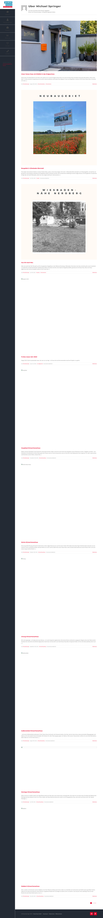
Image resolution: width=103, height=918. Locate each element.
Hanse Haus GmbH (37, 913)
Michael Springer (26, 84)
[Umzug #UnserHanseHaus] (59, 596)
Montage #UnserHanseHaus (57, 767)
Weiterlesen (94, 84)
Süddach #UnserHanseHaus (57, 845)
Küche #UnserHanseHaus (57, 501)
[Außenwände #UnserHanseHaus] (59, 690)
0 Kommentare (48, 84)
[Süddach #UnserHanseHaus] (59, 845)
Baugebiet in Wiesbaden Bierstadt (57, 127)
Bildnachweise (59, 913)
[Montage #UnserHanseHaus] (59, 768)
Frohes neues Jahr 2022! (57, 316)
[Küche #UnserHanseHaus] (59, 501)
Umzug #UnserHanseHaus (57, 595)
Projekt (38, 178)
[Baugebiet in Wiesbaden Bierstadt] (59, 127)
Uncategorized (40, 363)
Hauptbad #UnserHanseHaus (57, 407)
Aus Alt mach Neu (57, 221)
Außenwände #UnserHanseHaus (57, 690)
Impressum (45, 913)
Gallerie (60, 46)
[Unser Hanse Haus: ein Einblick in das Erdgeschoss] (59, 46)
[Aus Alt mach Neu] (59, 222)
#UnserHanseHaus (41, 84)
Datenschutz (51, 913)
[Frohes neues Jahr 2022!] (59, 316)
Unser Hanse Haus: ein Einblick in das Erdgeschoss (57, 46)
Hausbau (38, 272)
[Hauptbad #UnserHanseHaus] (59, 407)
